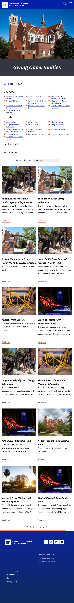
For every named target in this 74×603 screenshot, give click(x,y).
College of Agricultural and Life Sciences (14, 97)
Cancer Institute (11, 122)
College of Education (12, 101)
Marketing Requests (47, 561)
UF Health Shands (12, 134)
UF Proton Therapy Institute (60, 134)
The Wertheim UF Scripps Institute (14, 138)
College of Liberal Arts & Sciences (14, 107)
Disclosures (10, 578)
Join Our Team (12, 571)
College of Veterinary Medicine (35, 131)
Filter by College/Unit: (23, 160)
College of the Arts (34, 96)
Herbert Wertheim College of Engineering (60, 107)
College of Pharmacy (57, 125)
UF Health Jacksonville (36, 134)
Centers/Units (11, 144)
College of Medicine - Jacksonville (13, 126)
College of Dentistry (34, 122)
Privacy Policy (11, 581)
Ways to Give (11, 152)
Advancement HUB (46, 554)
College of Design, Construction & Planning (58, 97)
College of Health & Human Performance (37, 102)
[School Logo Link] (20, 542)
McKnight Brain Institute (58, 129)
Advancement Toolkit (47, 558)
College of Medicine (57, 122)
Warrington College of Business (13, 112)
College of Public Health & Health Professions (14, 131)
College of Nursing (34, 125)
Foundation (10, 574)
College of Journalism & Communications (58, 102)
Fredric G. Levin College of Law (36, 107)
